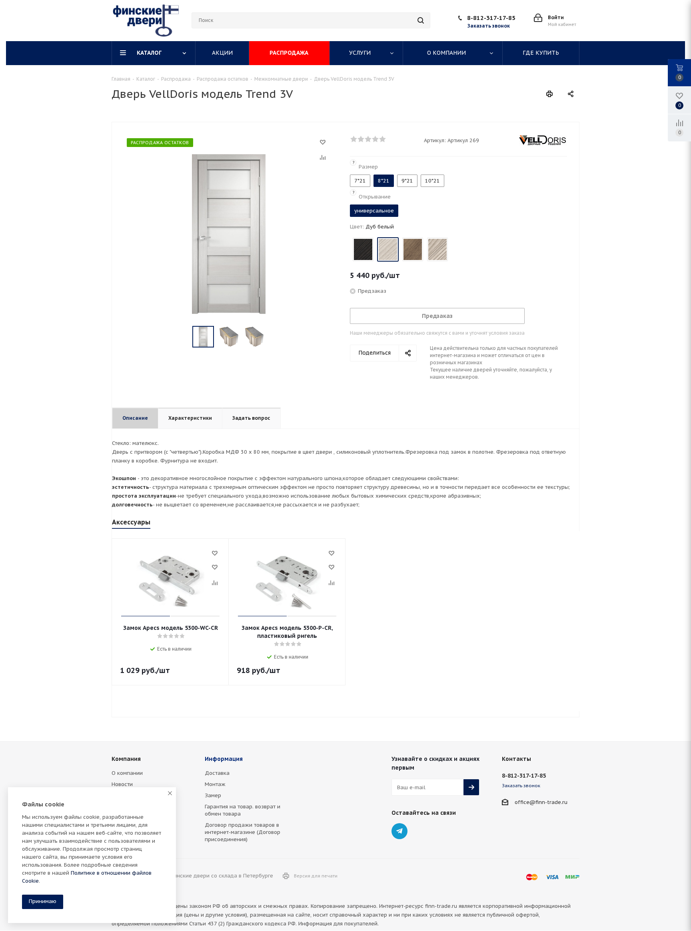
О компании (127, 773)
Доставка (217, 773)
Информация (224, 758)
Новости (122, 784)
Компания (126, 758)
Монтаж (215, 784)
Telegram (399, 831)
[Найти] (420, 20)
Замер (213, 795)
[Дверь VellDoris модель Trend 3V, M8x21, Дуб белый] (229, 233)
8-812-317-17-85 (491, 18)
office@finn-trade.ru (541, 802)
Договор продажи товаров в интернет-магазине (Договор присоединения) (242, 832)
